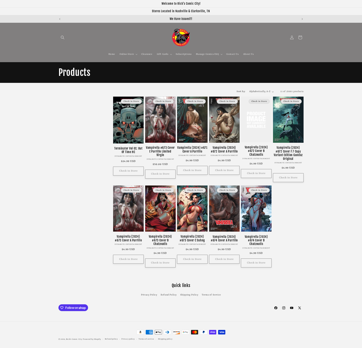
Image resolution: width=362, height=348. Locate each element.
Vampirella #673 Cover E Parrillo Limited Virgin (160, 151)
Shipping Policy (189, 295)
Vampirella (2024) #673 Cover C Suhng (192, 238)
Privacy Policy (149, 295)
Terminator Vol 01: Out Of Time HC (128, 150)
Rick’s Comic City (74, 339)
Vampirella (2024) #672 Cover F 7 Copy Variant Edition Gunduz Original (288, 153)
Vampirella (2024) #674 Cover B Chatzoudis (256, 240)
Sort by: (241, 91)
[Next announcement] (302, 19)
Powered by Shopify (92, 339)
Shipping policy (165, 339)
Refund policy (111, 339)
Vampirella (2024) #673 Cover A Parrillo (128, 238)
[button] (62, 37)
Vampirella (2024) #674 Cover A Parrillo (224, 238)
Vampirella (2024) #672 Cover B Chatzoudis (256, 151)
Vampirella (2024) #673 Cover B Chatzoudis (160, 240)
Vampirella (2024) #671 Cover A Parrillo (192, 149)
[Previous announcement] (60, 19)
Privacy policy (128, 339)
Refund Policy (169, 295)
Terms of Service (211, 295)
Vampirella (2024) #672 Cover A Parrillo (224, 149)
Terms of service (146, 339)
